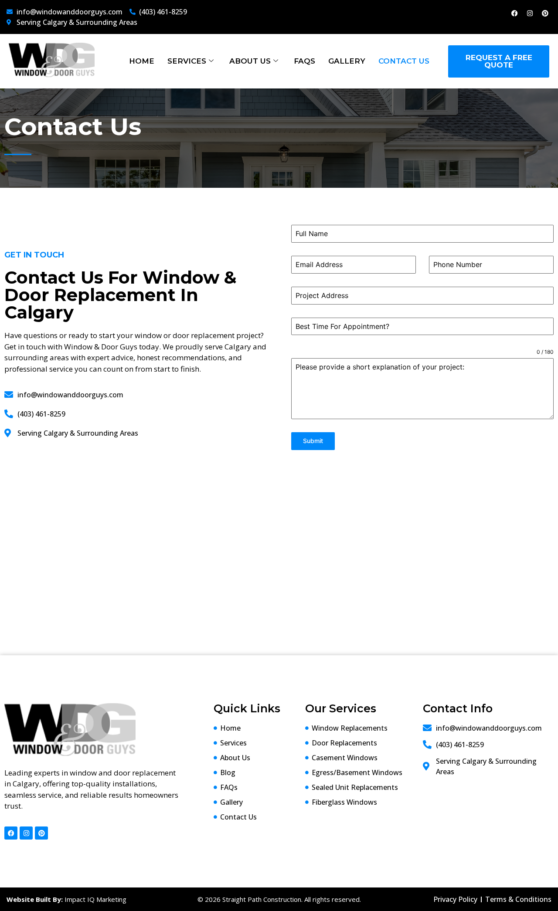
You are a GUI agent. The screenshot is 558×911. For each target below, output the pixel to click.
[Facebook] (514, 13)
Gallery (346, 61)
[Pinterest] (544, 13)
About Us (250, 61)
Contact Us (403, 61)
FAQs (304, 61)
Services (186, 61)
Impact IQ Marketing (95, 899)
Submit (313, 440)
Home (141, 61)
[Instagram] (529, 13)
